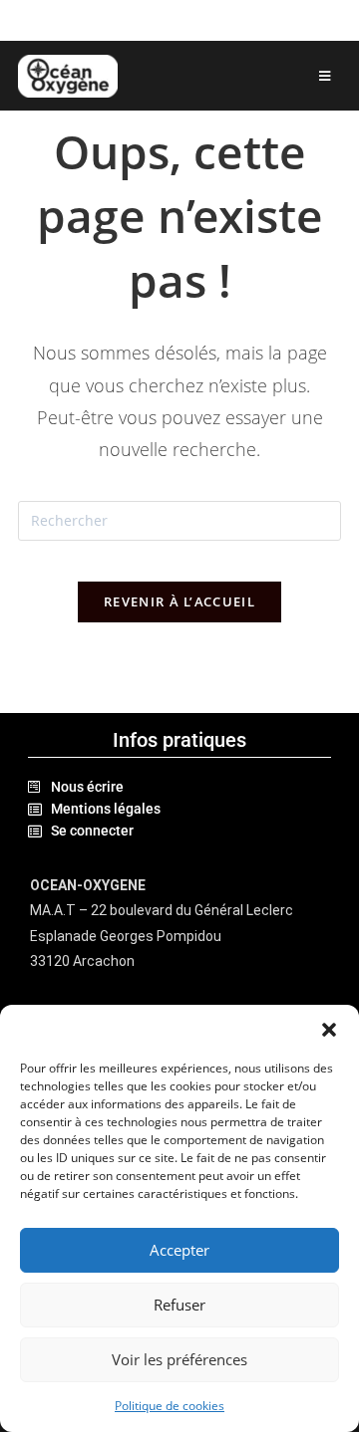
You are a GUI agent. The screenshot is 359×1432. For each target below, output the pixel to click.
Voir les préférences (179, 1359)
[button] (329, 1030)
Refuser (179, 1304)
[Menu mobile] (325, 76)
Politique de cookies (169, 1405)
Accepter (179, 1250)
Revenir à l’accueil (179, 601)
